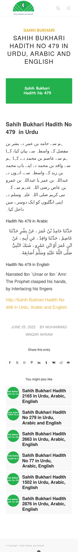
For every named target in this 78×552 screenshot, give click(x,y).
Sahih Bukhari (39, 30)
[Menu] (68, 8)
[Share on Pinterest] (31, 362)
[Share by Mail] (68, 362)
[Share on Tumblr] (46, 362)
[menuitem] (57, 8)
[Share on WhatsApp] (24, 362)
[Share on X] (17, 362)
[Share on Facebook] (9, 362)
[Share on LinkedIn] (39, 362)
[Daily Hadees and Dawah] (32, 8)
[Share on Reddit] (61, 362)
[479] (39, 91)
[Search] (57, 8)
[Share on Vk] (53, 362)
